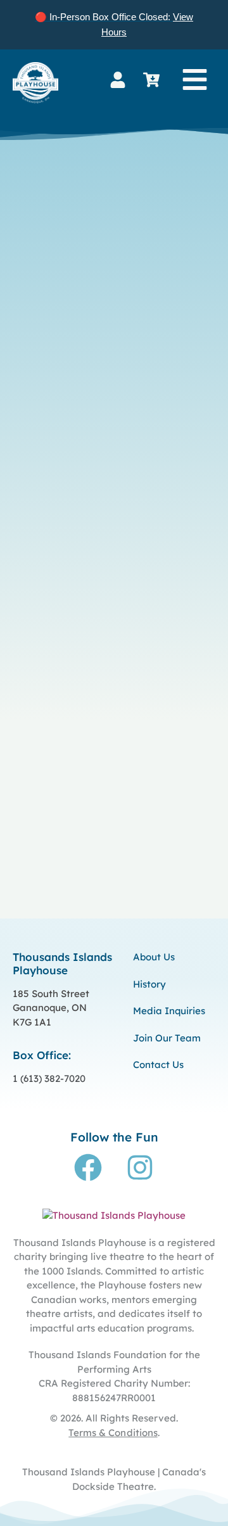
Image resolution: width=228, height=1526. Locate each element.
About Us (154, 957)
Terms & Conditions (112, 1433)
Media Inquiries (169, 1011)
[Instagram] (140, 1167)
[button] (194, 79)
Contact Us (158, 1065)
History (149, 984)
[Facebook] (88, 1167)
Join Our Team (167, 1038)
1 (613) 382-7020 (49, 1078)
